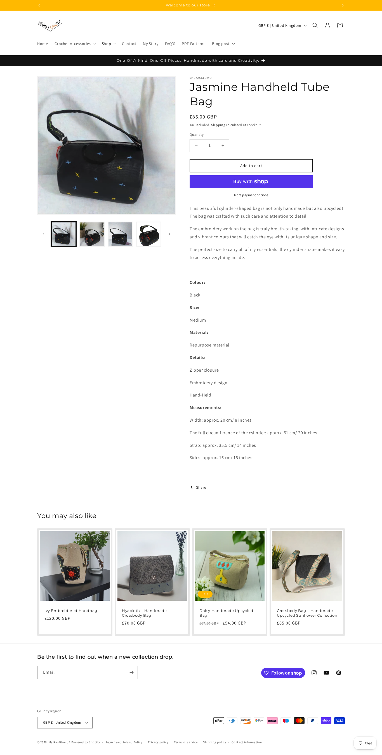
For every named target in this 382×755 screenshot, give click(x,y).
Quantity (197, 134)
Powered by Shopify (85, 742)
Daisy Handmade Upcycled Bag (226, 613)
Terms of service (185, 742)
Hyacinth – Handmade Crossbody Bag (144, 613)
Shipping (218, 125)
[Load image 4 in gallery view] (148, 234)
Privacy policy (158, 742)
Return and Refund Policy (123, 742)
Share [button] (201, 487)
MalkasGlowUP (59, 742)
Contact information (247, 742)
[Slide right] (169, 234)
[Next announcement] (343, 5)
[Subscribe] (131, 672)
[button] (74, 43)
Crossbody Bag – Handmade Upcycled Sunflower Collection (307, 613)
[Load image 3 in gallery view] (120, 234)
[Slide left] (43, 234)
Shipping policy (214, 742)
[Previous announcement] (39, 5)
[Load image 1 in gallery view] (63, 234)
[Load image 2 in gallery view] (92, 234)
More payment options (251, 195)
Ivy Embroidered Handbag (70, 610)
